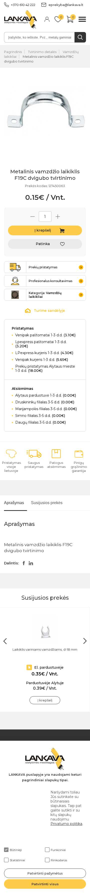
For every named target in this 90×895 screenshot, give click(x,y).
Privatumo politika (66, 823)
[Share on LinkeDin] (31, 563)
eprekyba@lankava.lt (65, 5)
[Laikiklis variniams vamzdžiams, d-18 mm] (45, 630)
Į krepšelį (42, 230)
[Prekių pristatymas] (15, 267)
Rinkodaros (59, 860)
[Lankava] (20, 20)
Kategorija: (45, 295)
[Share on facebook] (24, 563)
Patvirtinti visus (45, 884)
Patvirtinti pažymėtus (45, 873)
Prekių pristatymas (43, 267)
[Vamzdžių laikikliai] (15, 294)
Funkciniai (58, 850)
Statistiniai (17, 860)
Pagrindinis (13, 52)
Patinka (43, 244)
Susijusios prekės (46, 503)
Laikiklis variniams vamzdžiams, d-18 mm (44, 649)
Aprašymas (14, 503)
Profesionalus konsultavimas (50, 281)
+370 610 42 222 (23, 5)
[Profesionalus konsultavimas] (15, 281)
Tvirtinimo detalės (42, 52)
